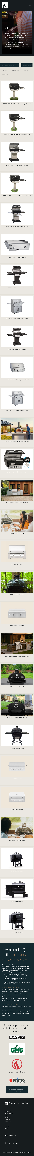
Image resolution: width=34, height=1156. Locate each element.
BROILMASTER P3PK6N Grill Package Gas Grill (17, 104)
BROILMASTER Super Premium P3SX (17, 226)
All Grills (4, 70)
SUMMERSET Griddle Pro (17, 625)
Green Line (25, 1152)
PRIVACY (7, 1126)
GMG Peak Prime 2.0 (17, 871)
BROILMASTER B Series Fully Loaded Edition (17, 380)
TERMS (6, 1128)
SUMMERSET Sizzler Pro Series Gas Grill (17, 656)
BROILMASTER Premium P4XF (17, 349)
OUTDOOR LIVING (9, 1113)
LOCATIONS (8, 1121)
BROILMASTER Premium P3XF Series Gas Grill (17, 196)
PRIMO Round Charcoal (17, 533)
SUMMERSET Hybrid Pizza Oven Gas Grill (17, 441)
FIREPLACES (8, 1111)
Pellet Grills (5, 74)
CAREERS (7, 1125)
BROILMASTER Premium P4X (17, 288)
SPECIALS (7, 1117)
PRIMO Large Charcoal (17, 687)
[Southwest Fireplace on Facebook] (5, 1143)
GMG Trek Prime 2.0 (17, 901)
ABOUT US (7, 1119)
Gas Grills (26, 70)
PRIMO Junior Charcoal (17, 595)
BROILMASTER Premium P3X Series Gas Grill (17, 134)
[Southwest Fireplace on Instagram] (13, 1143)
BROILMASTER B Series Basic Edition (17, 410)
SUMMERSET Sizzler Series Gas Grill (17, 502)
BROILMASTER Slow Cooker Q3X (17, 472)
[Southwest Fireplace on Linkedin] (9, 1143)
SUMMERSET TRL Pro (16, 779)
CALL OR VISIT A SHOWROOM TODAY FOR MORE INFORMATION (17, 1089)
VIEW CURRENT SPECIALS (9, 65)
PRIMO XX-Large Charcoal (17, 840)
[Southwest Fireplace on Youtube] (17, 1143)
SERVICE (7, 1123)
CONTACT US (27, 65)
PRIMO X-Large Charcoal (17, 748)
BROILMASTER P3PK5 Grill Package (17, 165)
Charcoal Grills (15, 70)
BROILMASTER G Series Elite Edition (17, 318)
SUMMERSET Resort (17, 564)
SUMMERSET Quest (17, 809)
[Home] (5, 5)
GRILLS (6, 1115)
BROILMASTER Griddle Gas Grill (17, 257)
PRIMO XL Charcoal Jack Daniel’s (17, 717)
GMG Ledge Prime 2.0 (17, 932)
